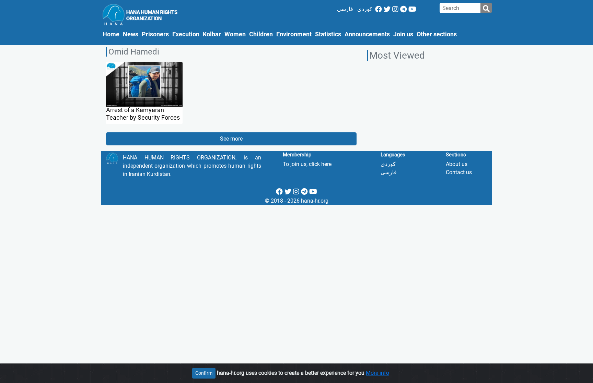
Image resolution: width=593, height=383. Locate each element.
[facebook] (378, 9)
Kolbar (212, 34)
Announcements (367, 34)
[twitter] (387, 9)
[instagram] (395, 9)
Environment (294, 34)
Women (235, 34)
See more (231, 138)
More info (377, 373)
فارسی (345, 9)
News (130, 34)
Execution (185, 34)
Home (112, 34)
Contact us (459, 172)
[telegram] (403, 9)
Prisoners (155, 34)
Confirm (203, 373)
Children (261, 34)
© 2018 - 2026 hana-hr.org (296, 201)
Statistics (328, 34)
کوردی (364, 9)
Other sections (437, 34)
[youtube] (412, 9)
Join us (403, 34)
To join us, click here (307, 164)
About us (456, 164)
